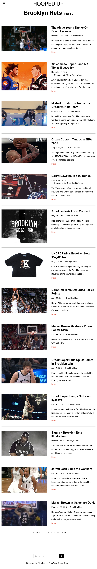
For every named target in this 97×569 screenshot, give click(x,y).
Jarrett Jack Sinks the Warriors (71, 469)
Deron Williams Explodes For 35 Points (72, 291)
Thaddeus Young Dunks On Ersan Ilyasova (69, 29)
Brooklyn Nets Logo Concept (70, 211)
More (53, 52)
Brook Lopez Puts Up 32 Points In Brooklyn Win (72, 361)
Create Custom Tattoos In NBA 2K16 (71, 141)
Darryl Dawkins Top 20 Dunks (71, 176)
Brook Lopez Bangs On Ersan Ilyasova (71, 398)
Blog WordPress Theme (59, 563)
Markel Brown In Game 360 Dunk (73, 502)
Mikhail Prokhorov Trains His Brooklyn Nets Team (70, 105)
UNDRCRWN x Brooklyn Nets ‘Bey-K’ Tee (70, 255)
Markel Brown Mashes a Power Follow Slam (71, 328)
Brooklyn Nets (77, 35)
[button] (61, 556)
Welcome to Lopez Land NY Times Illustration (69, 66)
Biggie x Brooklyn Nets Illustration (66, 434)
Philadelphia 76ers (75, 183)
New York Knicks (74, 74)
